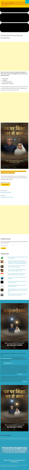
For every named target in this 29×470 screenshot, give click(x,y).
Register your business (6, 1)
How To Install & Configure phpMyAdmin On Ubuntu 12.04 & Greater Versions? (17, 270)
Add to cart (5, 184)
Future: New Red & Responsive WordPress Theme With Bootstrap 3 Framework (17, 274)
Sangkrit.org (25, 381)
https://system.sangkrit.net (6, 358)
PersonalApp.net (14, 461)
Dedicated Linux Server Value (7, 196)
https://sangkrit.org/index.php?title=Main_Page (8, 454)
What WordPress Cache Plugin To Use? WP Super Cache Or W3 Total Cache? (17, 294)
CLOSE (27, 1)
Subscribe (3, 248)
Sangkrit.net (20, 373)
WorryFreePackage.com (19, 460)
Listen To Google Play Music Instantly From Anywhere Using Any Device (17, 266)
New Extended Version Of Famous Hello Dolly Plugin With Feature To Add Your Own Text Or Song (17, 290)
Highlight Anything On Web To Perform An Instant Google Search (17, 286)
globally (14, 1)
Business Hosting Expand (6, 191)
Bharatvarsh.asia (8, 460)
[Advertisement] (14, 56)
